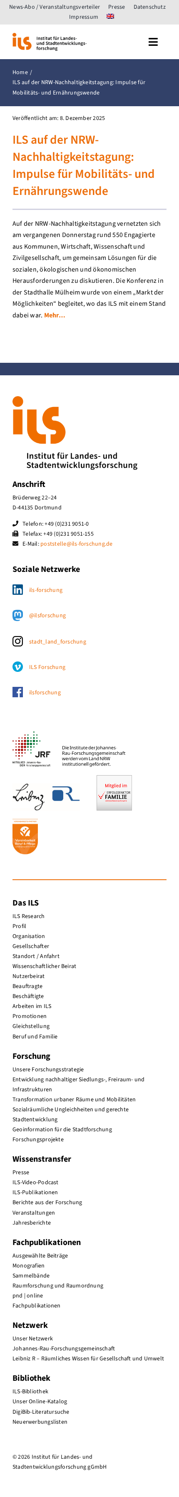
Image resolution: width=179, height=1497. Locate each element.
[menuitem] (110, 17)
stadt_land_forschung (57, 642)
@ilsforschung (47, 615)
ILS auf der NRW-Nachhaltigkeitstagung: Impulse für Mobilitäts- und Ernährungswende (83, 165)
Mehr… (54, 315)
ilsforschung (45, 693)
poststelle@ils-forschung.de (76, 544)
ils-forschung (45, 590)
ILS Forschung (47, 667)
